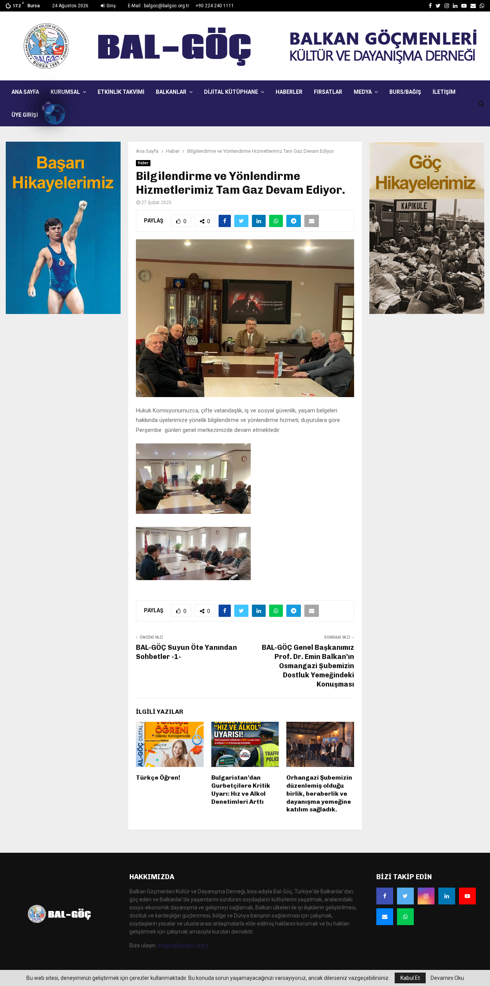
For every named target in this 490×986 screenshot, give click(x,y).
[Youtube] (467, 896)
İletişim (444, 92)
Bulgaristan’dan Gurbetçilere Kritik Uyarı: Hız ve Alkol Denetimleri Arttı (240, 789)
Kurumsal (65, 92)
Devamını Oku (447, 978)
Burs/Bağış (405, 92)
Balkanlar (171, 92)
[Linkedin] (446, 896)
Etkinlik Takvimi (121, 92)
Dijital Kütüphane (231, 92)
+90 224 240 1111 (215, 5)
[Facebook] (384, 896)
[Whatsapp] (405, 916)
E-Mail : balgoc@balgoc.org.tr (158, 5)
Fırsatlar (328, 92)
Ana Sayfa (25, 92)
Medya (363, 92)
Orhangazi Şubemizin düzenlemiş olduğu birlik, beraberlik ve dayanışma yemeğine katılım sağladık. (319, 793)
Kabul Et (410, 978)
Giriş (110, 5)
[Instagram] (426, 896)
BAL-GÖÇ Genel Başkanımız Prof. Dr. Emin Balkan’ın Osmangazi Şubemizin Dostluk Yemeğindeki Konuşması (308, 665)
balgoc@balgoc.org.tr (183, 945)
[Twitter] (405, 896)
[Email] (384, 916)
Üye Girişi (24, 115)
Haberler (289, 92)
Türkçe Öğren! (158, 777)
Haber (143, 163)
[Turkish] (48, 108)
